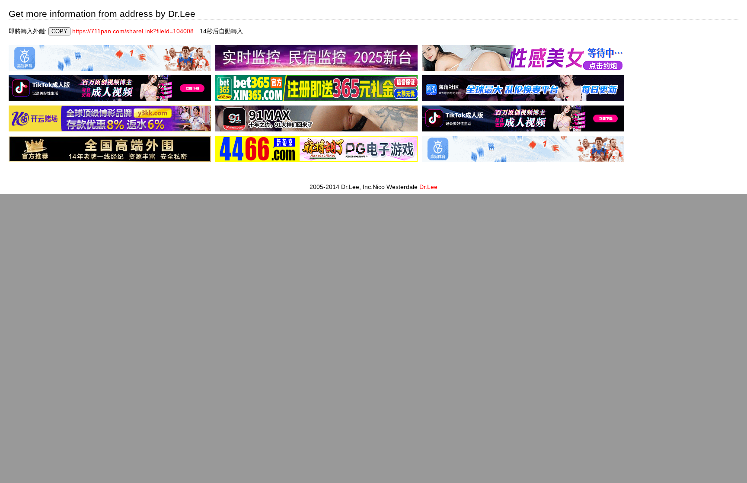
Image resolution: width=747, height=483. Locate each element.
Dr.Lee (428, 186)
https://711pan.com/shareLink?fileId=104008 (133, 31)
